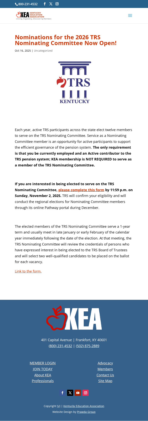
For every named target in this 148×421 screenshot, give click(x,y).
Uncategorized (43, 50)
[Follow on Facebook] (62, 393)
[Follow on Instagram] (85, 393)
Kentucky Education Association (83, 406)
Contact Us (105, 375)
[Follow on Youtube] (78, 393)
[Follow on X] (70, 393)
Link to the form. (28, 271)
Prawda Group (86, 412)
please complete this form (81, 189)
